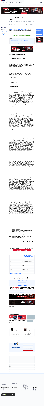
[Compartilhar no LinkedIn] (32, 24)
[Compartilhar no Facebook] (30, 24)
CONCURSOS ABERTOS (22, 284)
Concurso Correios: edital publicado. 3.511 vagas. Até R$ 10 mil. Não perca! (19, 40)
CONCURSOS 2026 (22, 282)
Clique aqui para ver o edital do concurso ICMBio (15, 273)
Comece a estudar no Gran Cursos (22, 296)
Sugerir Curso (34, 380)
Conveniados (2, 381)
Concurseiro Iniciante (30, 2)
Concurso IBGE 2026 (8, 2)
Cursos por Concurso (25, 381)
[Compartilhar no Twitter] (31, 24)
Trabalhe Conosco (3, 383)
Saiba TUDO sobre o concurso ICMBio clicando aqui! (16, 238)
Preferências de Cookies (3, 384)
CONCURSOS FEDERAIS (22, 280)
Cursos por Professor (25, 384)
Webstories (41, 2)
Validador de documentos (3, 380)
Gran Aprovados (25, 2)
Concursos (13, 2)
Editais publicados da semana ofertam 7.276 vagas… (12, 321)
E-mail (10, 366)
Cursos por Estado (25, 383)
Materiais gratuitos (36, 2)
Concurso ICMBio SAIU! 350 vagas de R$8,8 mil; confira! (17, 43)
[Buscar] (7, 1)
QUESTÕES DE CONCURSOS (22, 285)
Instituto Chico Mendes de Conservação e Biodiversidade (18, 29)
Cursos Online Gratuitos (25, 386)
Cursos (17, 2)
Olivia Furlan (10, 322)
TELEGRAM (22, 292)
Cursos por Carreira (25, 382)
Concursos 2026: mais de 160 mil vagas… (21, 320)
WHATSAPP (22, 290)
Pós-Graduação (24, 380)
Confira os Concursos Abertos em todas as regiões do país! (18, 39)
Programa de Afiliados (3, 382)
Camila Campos (12, 306)
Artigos (20, 2)
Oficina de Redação (25, 385)
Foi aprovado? (14, 383)
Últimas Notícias (3, 2)
